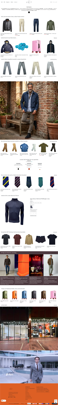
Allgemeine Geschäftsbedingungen (30, 388)
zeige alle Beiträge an (54, 252)
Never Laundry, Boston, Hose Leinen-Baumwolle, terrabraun (53, 154)
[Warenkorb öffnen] (56, 2)
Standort (26, 391)
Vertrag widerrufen (27, 395)
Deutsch (26, 403)
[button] (57, 27)
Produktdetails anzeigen (33, 215)
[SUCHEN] (53, 2)
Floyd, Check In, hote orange (14, 300)
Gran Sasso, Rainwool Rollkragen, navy (40, 198)
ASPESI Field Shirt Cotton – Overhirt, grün (50, 33)
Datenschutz (27, 392)
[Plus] (35, 213)
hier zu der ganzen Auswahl (53, 141)
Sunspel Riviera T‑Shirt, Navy (51, 246)
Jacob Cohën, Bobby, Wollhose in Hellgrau (50, 76)
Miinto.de (49, 9)
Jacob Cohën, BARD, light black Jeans (20, 76)
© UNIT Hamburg (11, 403)
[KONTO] (55, 2)
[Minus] (31, 213)
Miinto (20, 9)
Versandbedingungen (28, 396)
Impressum (26, 389)
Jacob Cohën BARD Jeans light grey (6, 76)
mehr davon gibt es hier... (53, 59)
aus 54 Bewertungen (28, 161)
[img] (29, 160)
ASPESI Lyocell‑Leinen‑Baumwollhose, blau (36, 33)
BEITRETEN (47, 391)
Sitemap (26, 399)
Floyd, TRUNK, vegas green (4, 300)
